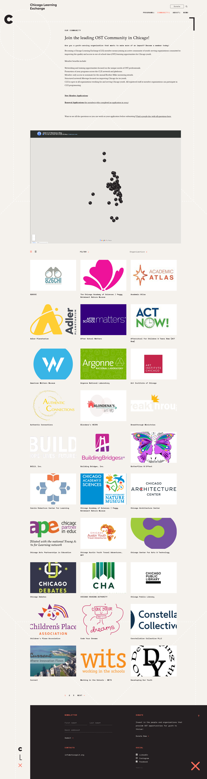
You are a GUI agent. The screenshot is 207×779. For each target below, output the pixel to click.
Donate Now (141, 736)
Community (163, 12)
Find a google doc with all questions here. (153, 116)
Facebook (143, 761)
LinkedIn (143, 755)
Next (80, 695)
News (185, 12)
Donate (177, 6)
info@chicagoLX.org (74, 755)
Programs (148, 12)
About (176, 12)
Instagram (144, 758)
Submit (68, 738)
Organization (138, 251)
